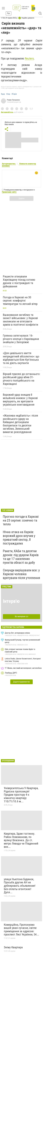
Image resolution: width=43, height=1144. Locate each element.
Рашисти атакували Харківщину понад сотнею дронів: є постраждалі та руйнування (19, 281)
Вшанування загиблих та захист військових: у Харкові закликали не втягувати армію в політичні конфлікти (20, 319)
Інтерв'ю (11, 601)
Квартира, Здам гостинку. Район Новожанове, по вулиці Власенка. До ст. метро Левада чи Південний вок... (21, 840)
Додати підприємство (21, 682)
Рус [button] (8, 13)
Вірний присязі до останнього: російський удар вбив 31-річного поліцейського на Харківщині (21, 379)
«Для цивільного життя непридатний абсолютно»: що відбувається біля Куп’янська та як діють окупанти (21, 358)
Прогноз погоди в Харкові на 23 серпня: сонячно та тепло (21, 520)
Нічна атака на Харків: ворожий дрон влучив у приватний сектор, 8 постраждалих (19, 537)
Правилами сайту (9, 192)
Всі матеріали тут (21, 616)
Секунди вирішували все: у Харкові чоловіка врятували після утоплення (21, 574)
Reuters (29, 58)
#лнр (8, 94)
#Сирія (14, 94)
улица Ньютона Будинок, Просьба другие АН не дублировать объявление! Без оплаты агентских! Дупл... (19, 886)
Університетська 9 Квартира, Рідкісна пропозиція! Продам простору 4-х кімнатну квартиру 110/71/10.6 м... (21, 794)
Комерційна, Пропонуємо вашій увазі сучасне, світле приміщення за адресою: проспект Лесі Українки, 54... (21, 929)
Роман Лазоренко (13, 100)
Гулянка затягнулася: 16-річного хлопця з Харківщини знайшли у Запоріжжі (21, 339)
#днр (3, 94)
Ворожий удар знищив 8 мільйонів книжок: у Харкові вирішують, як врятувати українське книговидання (20, 399)
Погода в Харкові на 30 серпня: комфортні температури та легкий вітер (20, 301)
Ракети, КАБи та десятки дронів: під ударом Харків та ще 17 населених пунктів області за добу (21, 557)
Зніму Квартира (13, 947)
